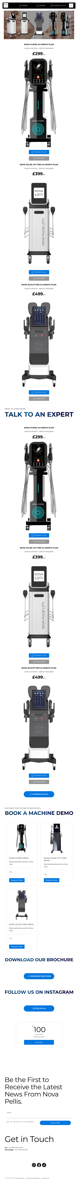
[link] (21, 858)
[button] (17, 880)
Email (9, 1112)
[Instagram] (34, 1165)
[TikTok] (44, 1165)
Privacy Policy (20, 1178)
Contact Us (45, 1178)
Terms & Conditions (33, 1178)
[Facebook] (39, 1165)
